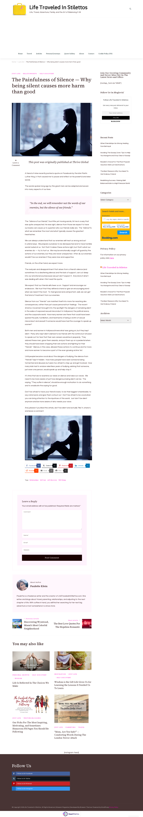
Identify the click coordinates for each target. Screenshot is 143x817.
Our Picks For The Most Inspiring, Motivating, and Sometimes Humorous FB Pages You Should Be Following (30, 727)
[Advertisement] (71, 33)
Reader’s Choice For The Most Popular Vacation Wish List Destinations (115, 163)
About (81, 53)
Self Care (43, 480)
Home (20, 53)
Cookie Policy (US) (105, 53)
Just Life (16, 73)
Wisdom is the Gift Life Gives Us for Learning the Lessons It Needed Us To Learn (72, 685)
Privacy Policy (113, 807)
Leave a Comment (16, 163)
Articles (39, 53)
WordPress (105, 807)
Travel (29, 53)
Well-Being (62, 480)
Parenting (70, 727)
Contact (91, 53)
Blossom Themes (86, 807)
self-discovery (52, 480)
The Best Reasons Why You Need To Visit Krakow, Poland (114, 172)
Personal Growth (20, 675)
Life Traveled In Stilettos (58, 7)
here (111, 258)
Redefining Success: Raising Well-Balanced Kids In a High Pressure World (115, 182)
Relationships (30, 73)
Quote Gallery (69, 53)
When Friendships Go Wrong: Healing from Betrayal (114, 144)
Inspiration (60, 674)
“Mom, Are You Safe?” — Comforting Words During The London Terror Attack (70, 734)
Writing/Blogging (32, 718)
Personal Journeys (53, 53)
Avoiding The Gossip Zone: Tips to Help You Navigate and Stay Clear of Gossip (115, 154)
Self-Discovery (47, 73)
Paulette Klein (38, 586)
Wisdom (18, 678)
